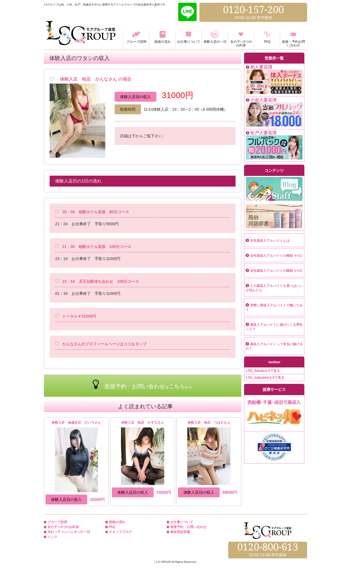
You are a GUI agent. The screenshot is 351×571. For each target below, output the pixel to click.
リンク (52, 537)
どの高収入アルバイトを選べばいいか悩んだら (274, 288)
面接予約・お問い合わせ (188, 527)
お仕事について (181, 522)
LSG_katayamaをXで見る (265, 377)
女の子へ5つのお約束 (63, 527)
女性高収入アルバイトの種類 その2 (276, 271)
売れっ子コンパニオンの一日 (68, 532)
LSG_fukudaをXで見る (263, 371)
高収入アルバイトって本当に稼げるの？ (274, 346)
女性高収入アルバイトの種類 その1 (276, 256)
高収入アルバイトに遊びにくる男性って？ (274, 327)
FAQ (112, 527)
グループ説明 (57, 522)
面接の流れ (117, 522)
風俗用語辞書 (180, 532)
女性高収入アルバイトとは (270, 240)
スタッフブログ (120, 532)
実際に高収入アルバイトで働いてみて (274, 307)
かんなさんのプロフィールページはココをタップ (104, 344)
